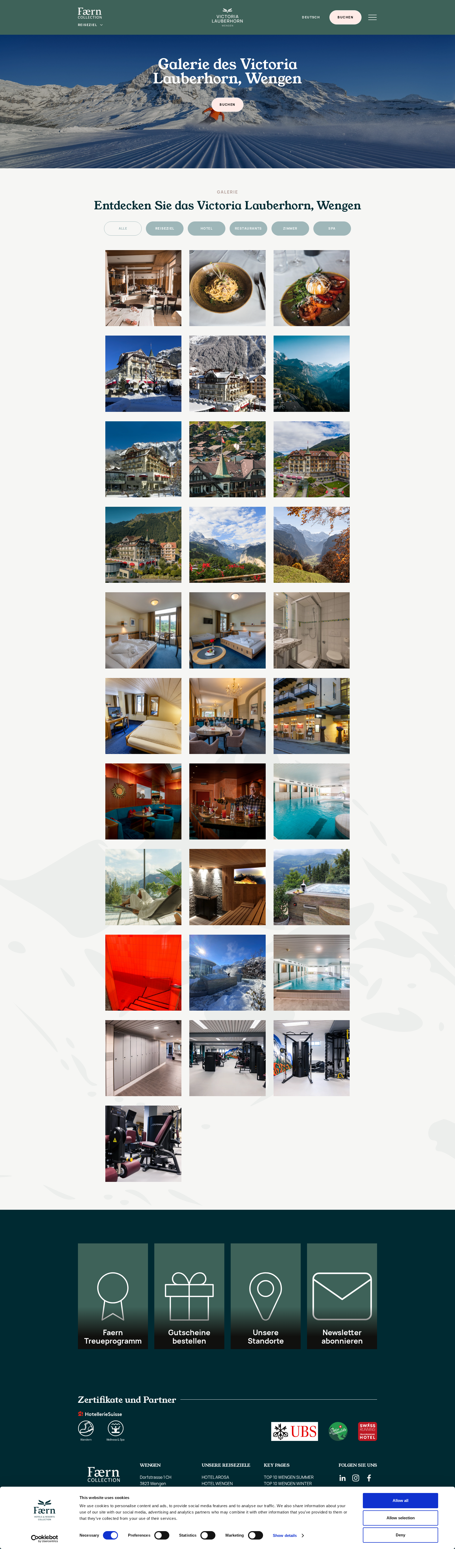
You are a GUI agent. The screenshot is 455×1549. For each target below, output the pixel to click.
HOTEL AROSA (215, 1477)
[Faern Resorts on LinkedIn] (343, 1478)
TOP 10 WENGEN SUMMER (289, 1477)
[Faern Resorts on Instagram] (356, 1478)
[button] (90, 25)
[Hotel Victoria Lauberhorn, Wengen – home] (227, 17)
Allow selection (401, 1518)
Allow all (400, 1500)
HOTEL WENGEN (217, 1483)
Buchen (345, 17)
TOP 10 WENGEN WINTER (288, 1483)
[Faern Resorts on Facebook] (369, 1478)
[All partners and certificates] (227, 1417)
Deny (400, 1535)
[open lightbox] (143, 288)
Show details (285, 1535)
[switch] (161, 1535)
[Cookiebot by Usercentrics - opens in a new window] (45, 1539)
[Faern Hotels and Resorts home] (90, 13)
